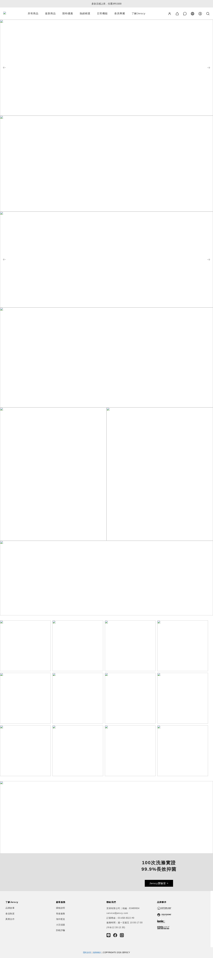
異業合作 (10, 919)
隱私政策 (87, 952)
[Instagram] (122, 935)
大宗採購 (60, 925)
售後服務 (60, 913)
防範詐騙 (60, 930)
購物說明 (60, 908)
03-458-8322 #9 (126, 918)
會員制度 (10, 913)
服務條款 (97, 952)
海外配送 (60, 919)
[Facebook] (115, 935)
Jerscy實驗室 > (158, 883)
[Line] (108, 935)
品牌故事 (10, 908)
